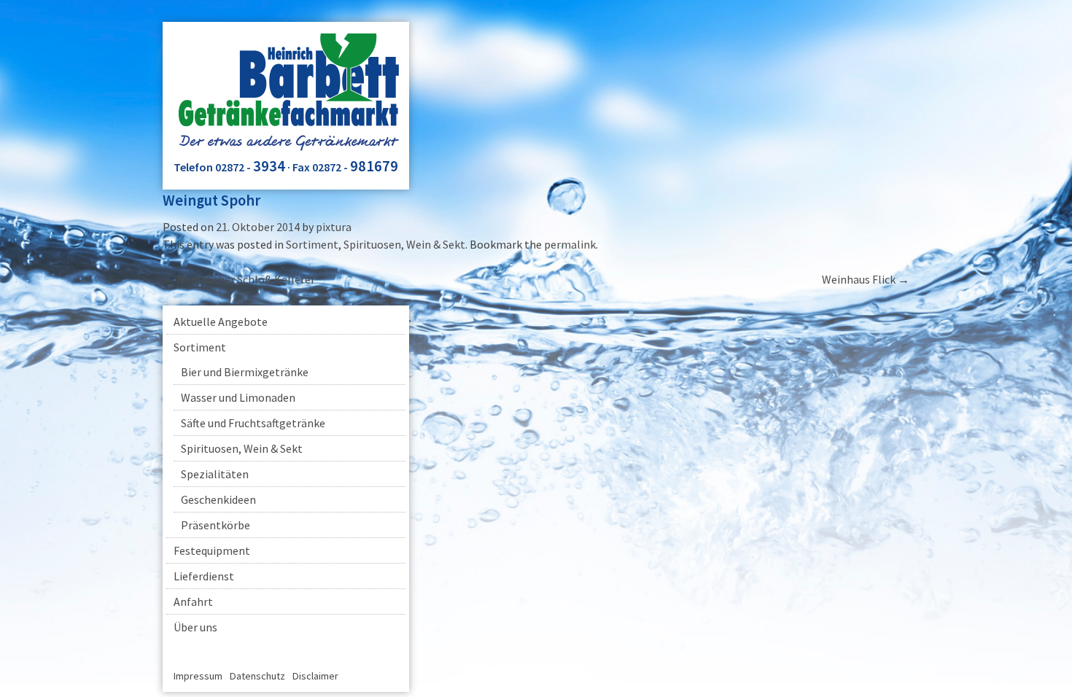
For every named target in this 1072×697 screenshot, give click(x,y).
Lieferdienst (204, 576)
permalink (570, 244)
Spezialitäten (215, 474)
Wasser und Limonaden (238, 397)
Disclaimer (315, 675)
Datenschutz (257, 675)
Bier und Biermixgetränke (244, 372)
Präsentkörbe (215, 525)
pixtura (333, 226)
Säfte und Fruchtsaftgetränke (253, 423)
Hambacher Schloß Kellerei (238, 279)
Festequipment (212, 550)
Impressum (198, 675)
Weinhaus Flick (865, 279)
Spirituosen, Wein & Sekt (404, 244)
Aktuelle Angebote (221, 321)
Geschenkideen (218, 499)
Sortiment (312, 244)
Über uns (195, 627)
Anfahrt (193, 601)
